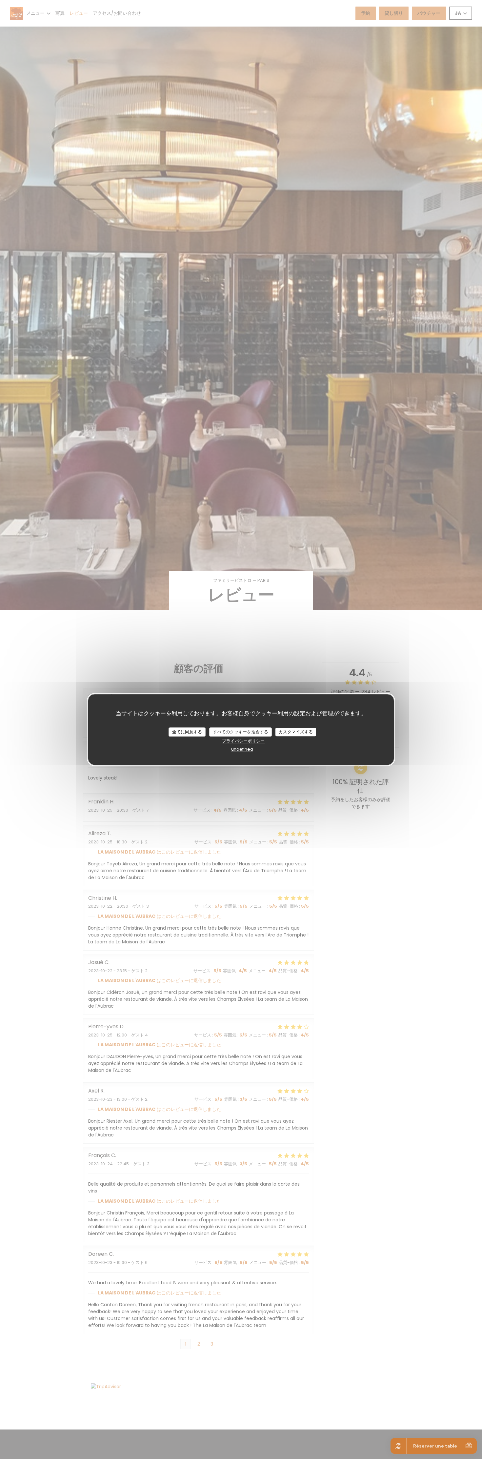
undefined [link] (242, 749)
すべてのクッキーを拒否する (240, 732)
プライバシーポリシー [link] (243, 741)
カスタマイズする (296, 732)
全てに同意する (187, 732)
